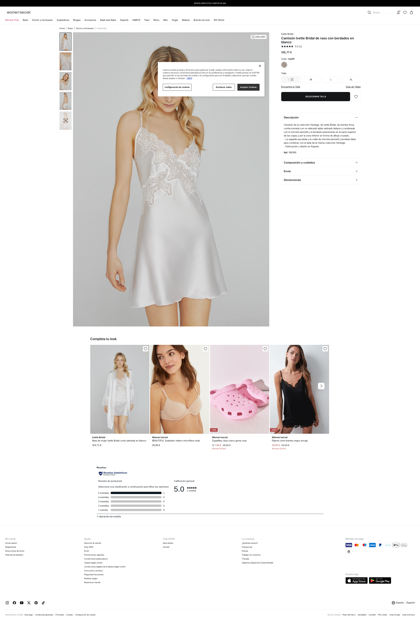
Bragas (77, 20)
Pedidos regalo (90, 578)
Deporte (124, 20)
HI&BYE (136, 20)
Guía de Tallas (353, 86)
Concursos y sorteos (93, 570)
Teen (146, 20)
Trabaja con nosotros (251, 555)
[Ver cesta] (411, 12)
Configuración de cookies (85, 615)
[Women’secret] (19, 12)
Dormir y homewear (42, 20)
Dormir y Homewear (85, 28)
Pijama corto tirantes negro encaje (290, 440)
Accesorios (90, 20)
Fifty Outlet (382, 615)
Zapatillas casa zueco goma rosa (229, 440)
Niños (156, 20)
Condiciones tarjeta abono (96, 559)
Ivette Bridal (287, 33)
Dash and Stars (108, 20)
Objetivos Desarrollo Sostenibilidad (257, 562)
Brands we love (202, 20)
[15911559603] (356, 96)
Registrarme (10, 547)
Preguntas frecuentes (94, 574)
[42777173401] (205, 349)
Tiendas (245, 559)
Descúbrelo (168, 543)
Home (62, 28)
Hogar (175, 20)
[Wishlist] (405, 12)
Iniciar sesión (11, 543)
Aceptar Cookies (248, 87)
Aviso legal (28, 615)
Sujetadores (63, 20)
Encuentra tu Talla (290, 86)
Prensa (245, 551)
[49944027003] (265, 349)
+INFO (189, 78)
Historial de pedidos (14, 555)
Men (165, 20)
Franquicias (247, 547)
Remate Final (12, 20)
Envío (86, 551)
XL (351, 79)
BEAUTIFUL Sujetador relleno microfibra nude (176, 440)
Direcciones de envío (14, 551)
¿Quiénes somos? (250, 543)
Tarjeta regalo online (93, 562)
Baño (25, 20)
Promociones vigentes (94, 555)
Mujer (71, 28)
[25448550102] (325, 349)
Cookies (69, 615)
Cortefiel (372, 615)
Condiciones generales (44, 615)
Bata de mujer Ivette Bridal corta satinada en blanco (119, 440)
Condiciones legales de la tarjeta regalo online (105, 566)
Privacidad (59, 615)
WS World (219, 20)
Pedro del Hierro (348, 615)
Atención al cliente (92, 543)
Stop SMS (88, 547)
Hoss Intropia (394, 615)
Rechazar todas (224, 87)
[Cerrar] (259, 66)
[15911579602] (145, 349)
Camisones (101, 28)
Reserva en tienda (92, 582)
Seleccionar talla (315, 96)
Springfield (362, 615)
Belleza (186, 20)
